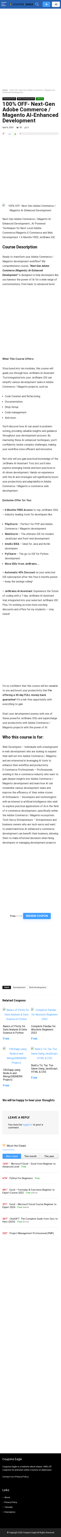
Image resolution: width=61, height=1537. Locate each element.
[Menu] (4, 4)
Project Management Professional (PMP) (32, 1233)
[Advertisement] (30, 42)
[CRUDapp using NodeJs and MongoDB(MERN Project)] (16, 1049)
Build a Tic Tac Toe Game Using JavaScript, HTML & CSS (44, 1068)
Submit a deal (46, 4)
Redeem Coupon (37, 915)
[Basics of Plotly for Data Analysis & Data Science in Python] (16, 1010)
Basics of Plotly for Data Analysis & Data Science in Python (15, 1029)
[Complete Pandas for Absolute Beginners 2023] (44, 1010)
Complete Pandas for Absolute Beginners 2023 (43, 1029)
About (7, 1497)
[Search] (37, 4)
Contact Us (8, 1476)
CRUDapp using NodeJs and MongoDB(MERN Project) (12, 1074)
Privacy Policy (21, 1476)
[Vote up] (15, 134)
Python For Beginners (21, 1178)
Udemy (40, 99)
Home (5, 90)
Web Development (26, 99)
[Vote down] (9, 134)
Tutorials (8, 1507)
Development (9, 99)
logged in (27, 1124)
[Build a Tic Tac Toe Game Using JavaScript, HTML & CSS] (44, 1049)
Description (9, 1512)
